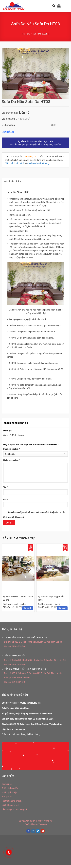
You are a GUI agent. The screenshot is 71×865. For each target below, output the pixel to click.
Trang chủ (26, 34)
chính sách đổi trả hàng (38, 163)
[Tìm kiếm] (53, 5)
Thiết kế (28, 824)
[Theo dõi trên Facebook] (28, 831)
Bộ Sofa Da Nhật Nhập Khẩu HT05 (50, 598)
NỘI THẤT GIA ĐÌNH (41, 34)
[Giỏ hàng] (59, 5)
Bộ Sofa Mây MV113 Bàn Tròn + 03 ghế (18, 598)
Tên (5, 487)
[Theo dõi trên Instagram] (33, 831)
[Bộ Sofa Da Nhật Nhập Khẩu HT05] (52, 568)
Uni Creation (41, 824)
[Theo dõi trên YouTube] (42, 831)
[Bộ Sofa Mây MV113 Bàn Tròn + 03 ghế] (18, 568)
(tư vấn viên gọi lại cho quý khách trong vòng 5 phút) (35, 143)
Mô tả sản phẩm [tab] (12, 181)
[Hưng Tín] (17, 6)
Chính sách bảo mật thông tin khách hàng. (21, 734)
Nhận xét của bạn (11, 460)
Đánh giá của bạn (11, 449)
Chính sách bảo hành (14, 163)
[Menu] (67, 6)
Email (6, 499)
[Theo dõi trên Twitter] (38, 831)
